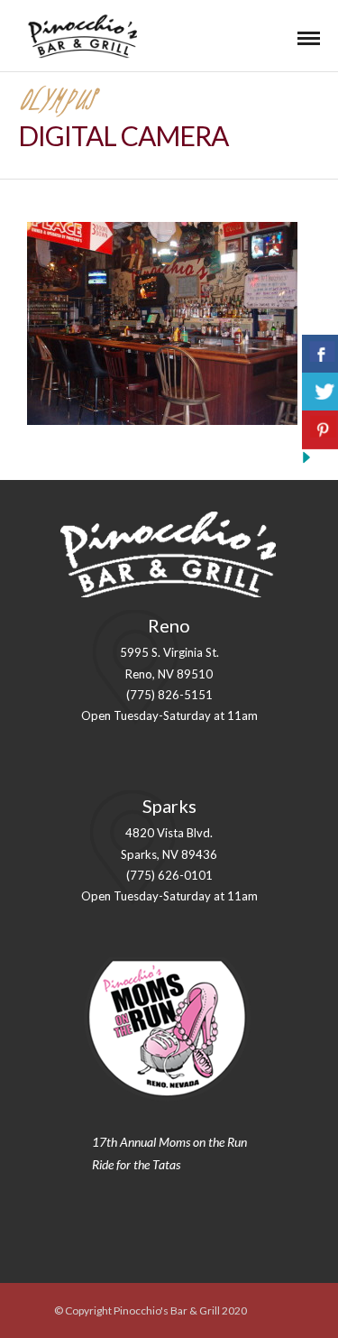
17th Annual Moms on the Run (169, 1141)
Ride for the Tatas (136, 1164)
